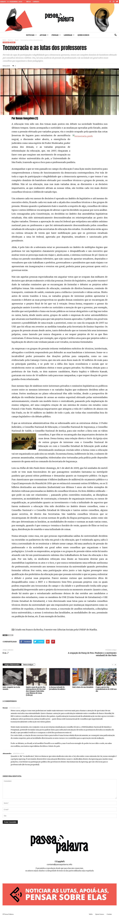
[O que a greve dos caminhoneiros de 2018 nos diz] (106, 677)
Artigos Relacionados (12, 664)
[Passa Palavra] (59, 18)
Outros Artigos (28, 664)
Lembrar (68, 35)
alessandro (7, 753)
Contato (36, 1)
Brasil (16, 40)
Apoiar (43, 35)
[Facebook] (110, 1)
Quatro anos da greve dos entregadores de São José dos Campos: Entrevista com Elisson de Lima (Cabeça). (36, 691)
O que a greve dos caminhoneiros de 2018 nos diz (106, 689)
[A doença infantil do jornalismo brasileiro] (59, 677)
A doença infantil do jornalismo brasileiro (57, 688)
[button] (115, 35)
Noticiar (30, 35)
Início (28, 1)
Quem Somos (83, 35)
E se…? (5, 653)
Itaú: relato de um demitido (82, 687)
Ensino (10, 635)
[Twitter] (117, 1)
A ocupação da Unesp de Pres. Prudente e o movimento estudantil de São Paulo (92, 654)
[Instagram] (113, 1)
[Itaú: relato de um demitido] (82, 677)
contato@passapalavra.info (59, 864)
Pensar (55, 35)
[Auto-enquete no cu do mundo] (13, 677)
